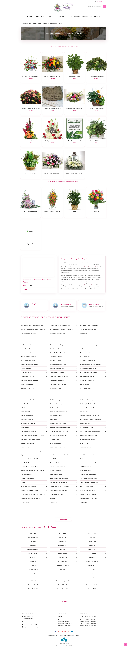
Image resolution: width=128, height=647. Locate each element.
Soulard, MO (92, 581)
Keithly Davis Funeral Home (57, 494)
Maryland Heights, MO (33, 549)
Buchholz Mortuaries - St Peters (88, 498)
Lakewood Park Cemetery (28, 443)
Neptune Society (25, 455)
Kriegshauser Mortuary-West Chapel (31, 459)
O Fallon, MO (62, 549)
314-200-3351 (27, 621)
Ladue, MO (62, 573)
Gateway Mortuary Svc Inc (87, 376)
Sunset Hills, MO (62, 585)
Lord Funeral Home (55, 443)
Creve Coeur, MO (33, 569)
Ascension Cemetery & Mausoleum (89, 415)
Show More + (63, 519)
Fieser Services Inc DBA (27, 337)
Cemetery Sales (25, 396)
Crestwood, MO (92, 565)
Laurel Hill (53, 459)
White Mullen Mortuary (27, 463)
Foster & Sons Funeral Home (58, 364)
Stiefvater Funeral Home (27, 506)
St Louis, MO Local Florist (64, 625)
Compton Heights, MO (62, 565)
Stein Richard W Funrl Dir (27, 376)
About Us (60, 616)
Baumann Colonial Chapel (57, 392)
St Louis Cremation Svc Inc (28, 360)
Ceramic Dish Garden (96, 141)
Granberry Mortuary (55, 463)
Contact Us (60, 618)
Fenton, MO (92, 569)
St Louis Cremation (85, 356)
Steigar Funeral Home (27, 349)
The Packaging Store (56, 415)
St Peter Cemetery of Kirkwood (59, 431)
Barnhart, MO (62, 534)
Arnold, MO (33, 561)
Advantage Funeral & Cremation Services (32, 435)
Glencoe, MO (92, 541)
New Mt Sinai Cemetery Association (60, 486)
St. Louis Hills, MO (33, 585)
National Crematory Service (58, 384)
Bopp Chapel (53, 419)
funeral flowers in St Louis (91, 267)
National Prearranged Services (29, 364)
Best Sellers (96, 212)
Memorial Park (54, 502)
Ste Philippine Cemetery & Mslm (59, 490)
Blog (59, 619)
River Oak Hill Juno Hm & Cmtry (29, 431)
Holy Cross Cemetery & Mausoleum (60, 455)
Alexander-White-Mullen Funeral (59, 353)
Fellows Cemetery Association (88, 435)
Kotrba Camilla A (25, 411)
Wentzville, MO (63, 557)
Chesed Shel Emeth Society (28, 333)
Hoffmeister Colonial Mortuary (29, 380)
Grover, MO (33, 545)
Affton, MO (92, 557)
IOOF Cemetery (54, 439)
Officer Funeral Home (56, 388)
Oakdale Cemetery (26, 447)
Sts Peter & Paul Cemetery (57, 408)
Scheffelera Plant (74, 76)
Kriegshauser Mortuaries (57, 380)
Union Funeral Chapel (85, 388)
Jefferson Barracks (73, 16)
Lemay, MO (92, 573)
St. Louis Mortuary (26, 368)
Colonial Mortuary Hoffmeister (58, 411)
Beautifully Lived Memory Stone (52, 109)
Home (22, 23)
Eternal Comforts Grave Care (88, 455)
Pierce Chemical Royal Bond (58, 337)
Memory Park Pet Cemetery (28, 356)
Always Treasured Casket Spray (52, 173)
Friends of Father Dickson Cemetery (31, 451)
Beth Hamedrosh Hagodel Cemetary (90, 431)
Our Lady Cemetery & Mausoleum (30, 498)
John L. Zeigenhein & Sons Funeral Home (61, 329)
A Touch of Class (30, 141)
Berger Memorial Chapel (57, 372)
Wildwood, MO (92, 589)
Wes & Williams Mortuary (57, 368)
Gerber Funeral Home (27, 415)
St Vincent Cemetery (85, 337)
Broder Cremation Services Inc (58, 482)
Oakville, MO (33, 581)
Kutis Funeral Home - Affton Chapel (60, 325)
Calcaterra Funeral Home (87, 380)
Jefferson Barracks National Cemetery (90, 364)
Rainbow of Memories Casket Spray (52, 76)
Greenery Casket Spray (96, 76)
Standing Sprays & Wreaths (52, 212)
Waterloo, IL (33, 557)
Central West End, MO (92, 561)
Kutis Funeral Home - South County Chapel (33, 325)
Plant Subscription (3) (74, 141)
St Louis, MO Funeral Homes (65, 623)
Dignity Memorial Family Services (59, 376)
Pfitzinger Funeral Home (86, 427)
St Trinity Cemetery (85, 447)
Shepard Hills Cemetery (86, 486)
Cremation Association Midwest (59, 435)
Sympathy (30, 244)
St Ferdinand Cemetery (86, 341)
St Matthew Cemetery (27, 408)
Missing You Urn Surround (52, 141)
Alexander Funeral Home (27, 353)
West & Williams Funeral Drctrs (29, 392)
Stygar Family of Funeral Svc (87, 490)
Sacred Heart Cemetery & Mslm (59, 341)
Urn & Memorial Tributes (30, 212)
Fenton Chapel (84, 333)
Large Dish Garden (30, 173)
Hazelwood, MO (62, 545)
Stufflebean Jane (55, 506)
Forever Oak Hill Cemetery (28, 423)
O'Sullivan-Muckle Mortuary (57, 333)
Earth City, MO (92, 537)
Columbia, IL (62, 537)
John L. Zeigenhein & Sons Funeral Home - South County (34, 329)
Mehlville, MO (92, 577)
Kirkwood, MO (33, 573)
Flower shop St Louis (90, 285)
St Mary (23, 482)
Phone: (25, 289)
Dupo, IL (62, 569)
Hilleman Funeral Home (56, 396)
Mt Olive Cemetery (85, 443)
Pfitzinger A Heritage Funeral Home (60, 427)
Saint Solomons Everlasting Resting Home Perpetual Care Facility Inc (93, 463)
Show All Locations (63, 601)
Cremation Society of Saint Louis (89, 482)
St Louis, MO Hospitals (63, 621)
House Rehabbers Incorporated (88, 478)
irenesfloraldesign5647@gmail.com (32, 624)
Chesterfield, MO (33, 537)
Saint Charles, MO (33, 553)
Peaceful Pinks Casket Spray (30, 109)
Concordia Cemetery (56, 404)
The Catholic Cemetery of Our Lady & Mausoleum (93, 400)
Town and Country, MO (92, 585)
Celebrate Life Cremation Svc (88, 474)
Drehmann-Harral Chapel (57, 345)
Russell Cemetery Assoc (27, 478)
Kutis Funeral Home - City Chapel (89, 325)
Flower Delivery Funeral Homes (33, 23)
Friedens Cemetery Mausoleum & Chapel (32, 470)
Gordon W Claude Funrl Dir (28, 388)
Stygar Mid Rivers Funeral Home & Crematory (33, 494)
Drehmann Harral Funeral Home (29, 490)
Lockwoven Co (84, 396)
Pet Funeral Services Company (88, 372)
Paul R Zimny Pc (25, 427)
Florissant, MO (62, 541)
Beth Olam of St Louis (56, 474)
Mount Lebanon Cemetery (87, 353)
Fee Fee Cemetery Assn (86, 349)
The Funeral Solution (26, 345)
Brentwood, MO (62, 561)
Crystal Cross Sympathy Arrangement (74, 109)
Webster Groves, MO (62, 589)
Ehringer (52, 498)
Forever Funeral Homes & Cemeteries (90, 419)
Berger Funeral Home (27, 372)
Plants (74, 212)
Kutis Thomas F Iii (55, 451)
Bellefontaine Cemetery (27, 341)
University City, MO (33, 589)
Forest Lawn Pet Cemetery (28, 486)
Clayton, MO (33, 565)
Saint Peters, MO (62, 553)
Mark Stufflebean (84, 384)
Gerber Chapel (84, 411)
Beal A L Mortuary (55, 400)
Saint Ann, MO (92, 549)
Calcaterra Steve (25, 502)
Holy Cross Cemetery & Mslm (88, 329)
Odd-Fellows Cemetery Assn (58, 447)
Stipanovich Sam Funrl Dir (28, 400)
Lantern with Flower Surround (74, 173)
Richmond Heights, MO (62, 581)
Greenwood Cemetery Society (88, 345)
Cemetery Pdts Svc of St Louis (88, 392)
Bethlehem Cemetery (86, 466)
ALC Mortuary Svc (55, 349)
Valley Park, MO (92, 553)
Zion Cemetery (84, 459)
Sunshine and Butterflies (96, 109)
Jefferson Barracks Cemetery (88, 439)
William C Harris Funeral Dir (57, 466)
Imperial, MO (92, 545)
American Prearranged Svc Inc (88, 368)
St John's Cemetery (55, 470)
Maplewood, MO (62, 577)
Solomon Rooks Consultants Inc (29, 466)
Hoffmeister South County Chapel (30, 439)
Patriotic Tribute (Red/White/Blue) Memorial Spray (31, 76)
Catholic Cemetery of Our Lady (88, 494)
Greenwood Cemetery (27, 419)
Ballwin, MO (33, 534)
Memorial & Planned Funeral (58, 423)
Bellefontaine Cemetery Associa (59, 478)
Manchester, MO (33, 577)
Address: (25, 286)
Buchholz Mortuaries (26, 474)
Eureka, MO (33, 541)
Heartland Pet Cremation (57, 356)
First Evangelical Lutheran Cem (88, 404)
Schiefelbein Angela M (56, 360)
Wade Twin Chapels (26, 404)
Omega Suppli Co (84, 502)
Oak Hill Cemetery (85, 423)
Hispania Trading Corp (27, 384)
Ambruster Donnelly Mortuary (88, 408)
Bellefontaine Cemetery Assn (88, 360)
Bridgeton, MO (92, 534)
